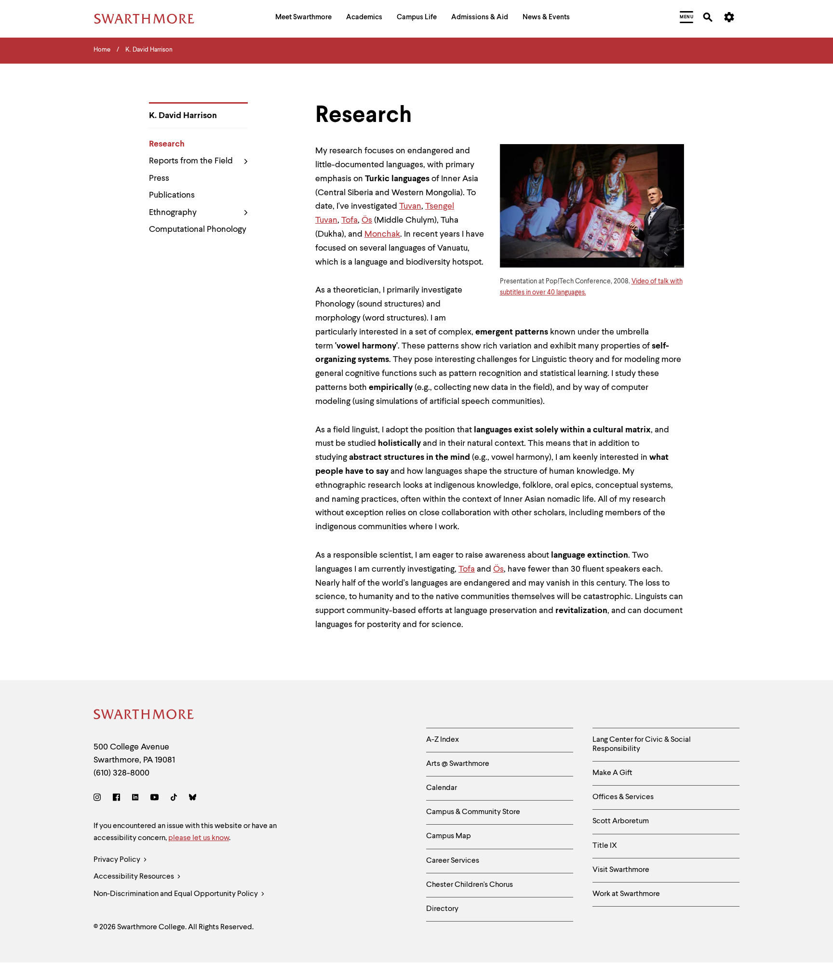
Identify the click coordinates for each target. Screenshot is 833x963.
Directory (442, 909)
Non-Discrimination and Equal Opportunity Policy (176, 894)
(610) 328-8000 (121, 773)
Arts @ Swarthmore (457, 764)
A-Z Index (442, 740)
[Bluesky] (192, 798)
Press (159, 178)
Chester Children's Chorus (469, 885)
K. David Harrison (183, 115)
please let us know (198, 838)
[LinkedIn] (135, 798)
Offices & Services (623, 797)
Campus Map (448, 836)
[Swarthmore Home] (144, 716)
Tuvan (410, 206)
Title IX (604, 846)
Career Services (452, 861)
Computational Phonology (197, 229)
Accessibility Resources (134, 877)
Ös (367, 220)
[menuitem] (303, 18)
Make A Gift (612, 773)
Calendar (441, 788)
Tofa (349, 220)
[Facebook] (116, 798)
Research (167, 144)
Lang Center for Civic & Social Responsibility (641, 744)
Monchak (382, 234)
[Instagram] (99, 798)
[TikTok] (174, 798)
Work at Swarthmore (626, 894)
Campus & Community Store (473, 812)
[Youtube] (154, 798)
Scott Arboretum (620, 821)
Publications (172, 195)
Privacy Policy (118, 860)
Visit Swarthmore (620, 870)
